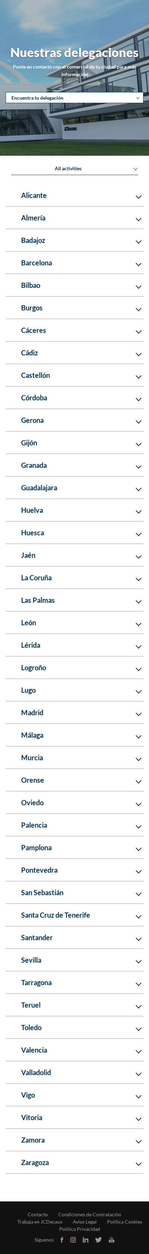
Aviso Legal (85, 1222)
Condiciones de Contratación (89, 1214)
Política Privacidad (79, 1229)
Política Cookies (124, 1222)
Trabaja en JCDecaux (39, 1222)
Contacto (38, 1214)
